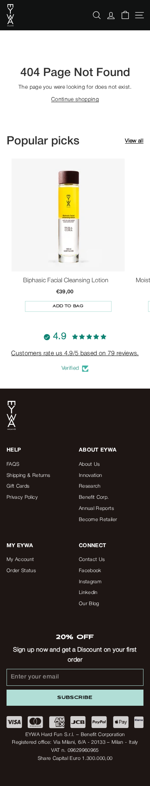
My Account (20, 560)
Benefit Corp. (94, 497)
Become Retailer (98, 520)
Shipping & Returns (28, 475)
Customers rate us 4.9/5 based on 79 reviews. (74, 353)
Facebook (90, 571)
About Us (89, 464)
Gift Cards (18, 486)
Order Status (21, 571)
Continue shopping (75, 99)
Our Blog (89, 604)
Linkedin (88, 593)
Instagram (90, 582)
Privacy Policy (22, 497)
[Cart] (125, 15)
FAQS (13, 464)
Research (90, 486)
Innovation (90, 475)
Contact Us (92, 560)
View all (134, 141)
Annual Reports (96, 508)
